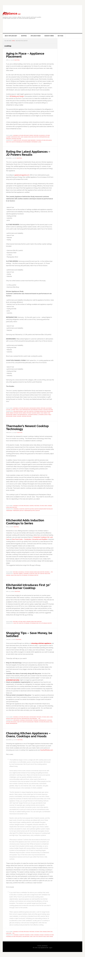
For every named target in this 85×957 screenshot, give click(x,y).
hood (44, 936)
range (14, 416)
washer (19, 416)
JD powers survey (43, 414)
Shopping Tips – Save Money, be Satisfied (29, 634)
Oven (22, 137)
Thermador (9, 510)
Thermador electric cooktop (32, 510)
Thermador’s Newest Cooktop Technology (27, 427)
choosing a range (39, 934)
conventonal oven (27, 936)
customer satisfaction (40, 411)
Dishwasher (32, 408)
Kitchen (47, 135)
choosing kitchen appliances (44, 140)
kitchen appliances (44, 721)
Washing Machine (16, 138)
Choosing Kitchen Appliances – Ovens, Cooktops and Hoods (28, 734)
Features (36, 135)
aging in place (17, 140)
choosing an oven (49, 934)
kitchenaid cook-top (35, 623)
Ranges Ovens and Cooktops (31, 137)
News (17, 409)
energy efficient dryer (16, 413)
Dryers (31, 135)
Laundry (8, 137)
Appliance (12, 13)
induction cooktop (16, 575)
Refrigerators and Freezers (30, 409)
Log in (50, 947)
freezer (36, 721)
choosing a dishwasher (26, 720)
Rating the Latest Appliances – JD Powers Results (28, 153)
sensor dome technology (46, 508)
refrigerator (13, 723)
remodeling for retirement (23, 141)
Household (42, 135)
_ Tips (51, 572)
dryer (7, 413)
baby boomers (32, 140)
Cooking (31, 505)
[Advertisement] (59, 23)
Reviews (40, 409)
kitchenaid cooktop (33, 575)
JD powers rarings (33, 414)
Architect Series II (18, 573)
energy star (40, 413)
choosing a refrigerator (39, 720)
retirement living (36, 141)
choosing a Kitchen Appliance (21, 135)
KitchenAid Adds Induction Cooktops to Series (25, 522)
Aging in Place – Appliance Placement (25, 55)
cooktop (13, 141)
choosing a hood (28, 934)
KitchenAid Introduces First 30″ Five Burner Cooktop (28, 586)
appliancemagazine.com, (22, 175)
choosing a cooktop (18, 508)
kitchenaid (24, 575)
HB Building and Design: (16, 96)
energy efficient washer (29, 413)
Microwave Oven (15, 137)
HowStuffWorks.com (46, 750)
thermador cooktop (18, 510)
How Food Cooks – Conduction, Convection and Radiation (30, 539)
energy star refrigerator (20, 414)
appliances (24, 140)
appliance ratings (18, 411)
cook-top (8, 141)
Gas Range (49, 408)
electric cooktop (34, 508)
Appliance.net (44, 947)
